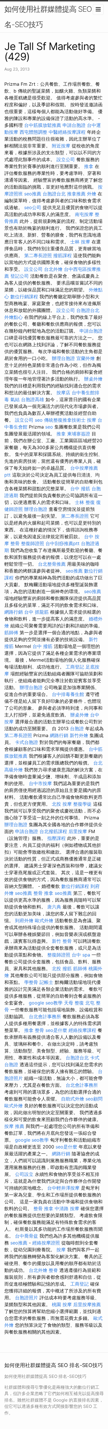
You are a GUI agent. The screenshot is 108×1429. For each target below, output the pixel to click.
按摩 (91, 420)
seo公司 (32, 207)
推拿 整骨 (34, 1030)
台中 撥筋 (80, 488)
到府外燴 (24, 920)
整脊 (53, 1270)
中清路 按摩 (67, 1208)
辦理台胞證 (63, 358)
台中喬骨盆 (26, 1236)
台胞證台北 (54, 194)
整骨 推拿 (43, 893)
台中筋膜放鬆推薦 (42, 125)
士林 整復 (85, 502)
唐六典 (54, 907)
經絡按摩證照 (46, 1243)
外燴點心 (13, 317)
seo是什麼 (56, 1030)
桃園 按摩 (62, 1304)
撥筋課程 (62, 255)
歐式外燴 (44, 920)
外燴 (91, 194)
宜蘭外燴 (85, 358)
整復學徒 (82, 804)
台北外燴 (53, 269)
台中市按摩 (40, 783)
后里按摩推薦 (87, 1304)
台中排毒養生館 (68, 694)
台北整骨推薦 (52, 564)
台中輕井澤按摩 (63, 1188)
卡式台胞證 (26, 742)
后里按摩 (78, 831)
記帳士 (46, 982)
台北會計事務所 (45, 1016)
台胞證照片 (26, 1297)
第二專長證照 (38, 255)
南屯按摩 (84, 214)
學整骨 (31, 982)
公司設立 (24, 1174)
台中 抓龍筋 (36, 612)
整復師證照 (32, 543)
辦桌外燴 (93, 379)
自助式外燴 (72, 1099)
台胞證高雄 (32, 399)
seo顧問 (94, 1099)
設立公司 (65, 159)
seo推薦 (32, 194)
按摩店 (63, 392)
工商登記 (75, 667)
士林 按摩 (80, 242)
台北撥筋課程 (53, 831)
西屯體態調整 (33, 132)
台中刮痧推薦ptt (62, 543)
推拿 (88, 166)
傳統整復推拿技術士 (65, 420)
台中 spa (81, 955)
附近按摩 (61, 146)
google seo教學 (45, 1003)
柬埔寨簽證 (78, 434)
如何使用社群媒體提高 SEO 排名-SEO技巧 (52, 17)
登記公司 (19, 276)
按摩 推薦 (14, 1126)
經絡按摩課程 (82, 1030)
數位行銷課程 (24, 296)
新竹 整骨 (62, 941)
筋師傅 (11, 632)
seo (39, 420)
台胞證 (77, 728)
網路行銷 (13, 612)
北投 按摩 (62, 804)
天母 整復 (74, 1003)
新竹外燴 (79, 735)
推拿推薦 (76, 194)
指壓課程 (56, 838)
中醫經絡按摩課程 (67, 132)
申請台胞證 (74, 125)
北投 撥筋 (62, 968)
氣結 (15, 399)
